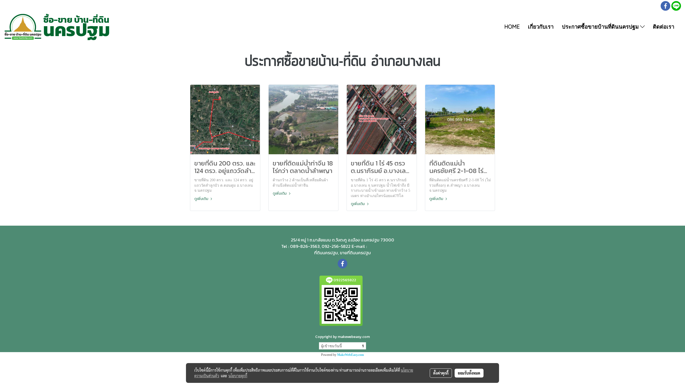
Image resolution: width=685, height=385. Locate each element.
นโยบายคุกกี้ (238, 375)
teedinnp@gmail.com (386, 246)
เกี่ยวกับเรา (541, 26)
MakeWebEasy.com (350, 355)
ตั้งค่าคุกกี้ (440, 373)
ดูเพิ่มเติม (201, 199)
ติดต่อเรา (663, 26)
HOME (512, 26)
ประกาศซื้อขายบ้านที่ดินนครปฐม (601, 26)
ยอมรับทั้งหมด (469, 373)
